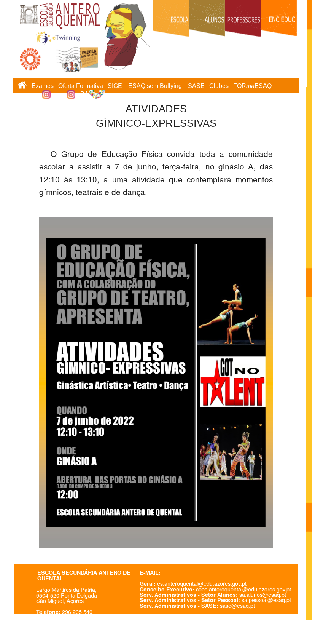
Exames (43, 86)
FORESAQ (252, 86)
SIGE (115, 86)
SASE (196, 86)
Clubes (219, 86)
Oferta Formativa (80, 86)
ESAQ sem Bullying (155, 86)
